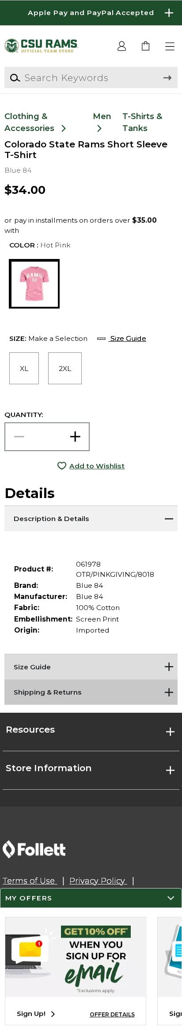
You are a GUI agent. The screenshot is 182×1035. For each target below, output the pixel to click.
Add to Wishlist (97, 466)
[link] (146, 47)
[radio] (24, 368)
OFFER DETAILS (112, 1014)
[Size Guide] (90, 665)
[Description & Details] (90, 516)
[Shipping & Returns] (90, 690)
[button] (91, 12)
